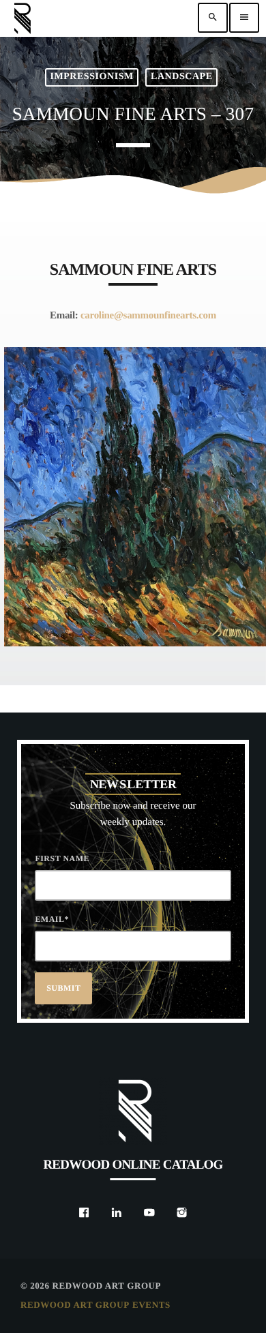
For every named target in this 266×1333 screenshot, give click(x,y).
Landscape (182, 77)
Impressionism (91, 77)
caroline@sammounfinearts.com (148, 315)
